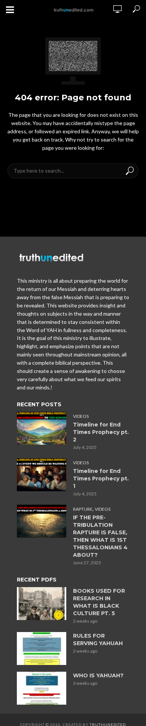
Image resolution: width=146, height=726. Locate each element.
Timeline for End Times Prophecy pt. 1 (101, 478)
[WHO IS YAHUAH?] (41, 688)
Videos (81, 416)
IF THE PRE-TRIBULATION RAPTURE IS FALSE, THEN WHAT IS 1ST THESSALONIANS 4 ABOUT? (100, 536)
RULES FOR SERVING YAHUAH (98, 639)
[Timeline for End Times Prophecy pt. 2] (41, 428)
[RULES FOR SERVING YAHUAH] (41, 648)
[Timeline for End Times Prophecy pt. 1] (41, 474)
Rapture (82, 509)
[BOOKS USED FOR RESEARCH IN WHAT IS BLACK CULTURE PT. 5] (41, 603)
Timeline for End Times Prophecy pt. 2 (101, 432)
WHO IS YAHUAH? (98, 675)
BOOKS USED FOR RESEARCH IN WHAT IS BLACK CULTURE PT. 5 (99, 602)
